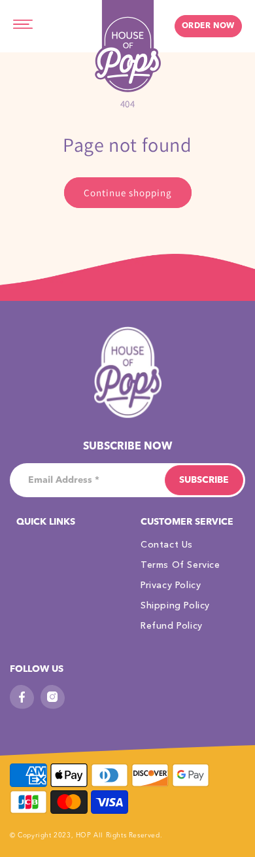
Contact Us (167, 544)
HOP (85, 835)
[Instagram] (53, 697)
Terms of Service (180, 564)
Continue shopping (128, 192)
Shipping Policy (175, 605)
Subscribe (204, 480)
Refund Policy (172, 625)
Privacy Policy (171, 584)
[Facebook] (22, 697)
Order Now (208, 26)
